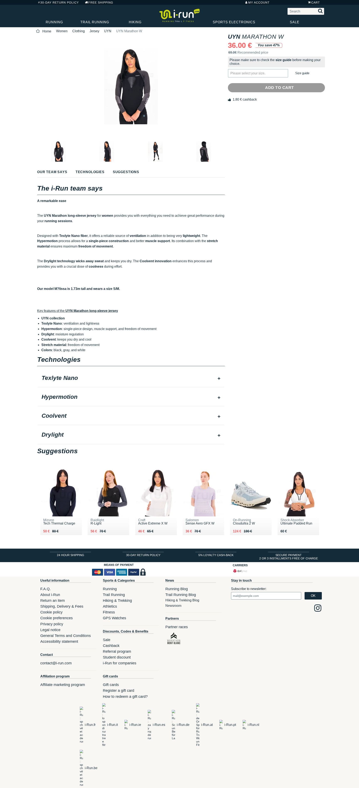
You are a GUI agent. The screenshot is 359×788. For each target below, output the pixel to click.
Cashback (111, 646)
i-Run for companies (119, 663)
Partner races (176, 627)
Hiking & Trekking (117, 600)
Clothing (78, 31)
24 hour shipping (70, 555)
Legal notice (50, 630)
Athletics (110, 606)
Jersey (94, 31)
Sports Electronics (234, 22)
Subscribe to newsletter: (248, 589)
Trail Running (94, 22)
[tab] (131, 378)
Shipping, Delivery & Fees (61, 606)
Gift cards (111, 685)
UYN (107, 31)
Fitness (109, 612)
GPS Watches (114, 618)
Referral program (117, 651)
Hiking (135, 22)
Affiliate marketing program (62, 685)
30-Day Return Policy (59, 2)
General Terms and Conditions (65, 636)
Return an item (52, 600)
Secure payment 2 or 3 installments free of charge (288, 556)
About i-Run (50, 595)
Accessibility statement (59, 641)
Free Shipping (100, 2)
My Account (259, 2)
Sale (294, 22)
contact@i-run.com (56, 663)
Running (54, 22)
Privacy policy (51, 624)
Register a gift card (118, 690)
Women (62, 31)
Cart (315, 2)
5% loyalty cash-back (216, 555)
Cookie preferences (56, 618)
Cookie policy (51, 612)
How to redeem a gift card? (125, 696)
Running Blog (176, 589)
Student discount (117, 657)
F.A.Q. (45, 589)
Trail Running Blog (180, 595)
